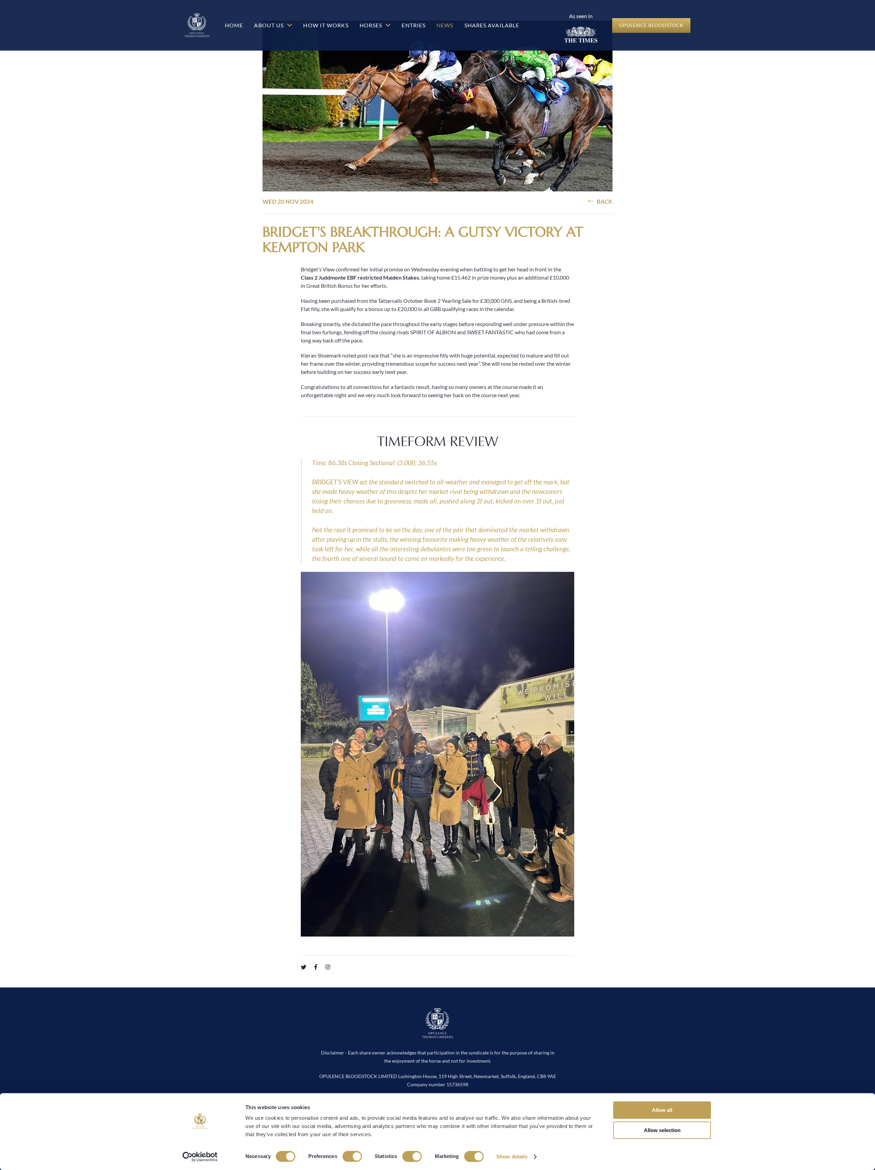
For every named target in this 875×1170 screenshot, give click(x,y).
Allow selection (662, 1130)
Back (604, 201)
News (444, 25)
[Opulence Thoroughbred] (197, 25)
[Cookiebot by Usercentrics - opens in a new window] (200, 1157)
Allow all (662, 1110)
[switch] (352, 1156)
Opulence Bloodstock (651, 25)
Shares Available (492, 25)
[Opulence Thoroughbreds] (437, 1035)
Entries (414, 25)
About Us (269, 25)
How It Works (325, 25)
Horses (372, 25)
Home (234, 25)
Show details (511, 1156)
